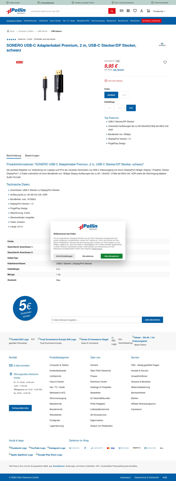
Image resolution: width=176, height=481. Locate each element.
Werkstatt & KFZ (57, 392)
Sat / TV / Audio (57, 387)
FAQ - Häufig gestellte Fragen (145, 364)
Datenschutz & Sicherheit (147, 477)
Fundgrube (55, 420)
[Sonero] (162, 48)
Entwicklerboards (58, 370)
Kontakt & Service (139, 370)
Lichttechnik (55, 376)
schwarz (113, 95)
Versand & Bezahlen (141, 381)
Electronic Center (98, 381)
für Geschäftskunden (100, 398)
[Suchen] (112, 11)
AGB (165, 477)
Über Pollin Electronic (100, 370)
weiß (125, 95)
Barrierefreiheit (138, 392)
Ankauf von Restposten (101, 425)
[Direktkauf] (128, 11)
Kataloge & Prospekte (100, 387)
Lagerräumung (57, 425)
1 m (110, 108)
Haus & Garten (57, 381)
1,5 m (121, 108)
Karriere (94, 364)
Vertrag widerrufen (20, 408)
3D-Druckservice (98, 414)
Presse (93, 376)
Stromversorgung (58, 398)
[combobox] (69, 11)
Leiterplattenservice (99, 409)
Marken (134, 398)
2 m (132, 108)
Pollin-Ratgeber (97, 403)
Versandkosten (59, 466)
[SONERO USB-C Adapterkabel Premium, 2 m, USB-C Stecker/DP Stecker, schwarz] (53, 85)
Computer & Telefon (59, 364)
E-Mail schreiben (22, 365)
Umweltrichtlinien (139, 376)
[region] (53, 85)
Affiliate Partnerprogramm (143, 403)
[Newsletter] (121, 11)
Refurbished (55, 414)
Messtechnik (56, 403)
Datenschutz (66, 325)
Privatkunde (158, 11)
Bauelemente (56, 409)
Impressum (136, 409)
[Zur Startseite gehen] (16, 10)
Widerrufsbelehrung (140, 387)
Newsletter (95, 392)
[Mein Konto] (142, 11)
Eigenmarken (96, 420)
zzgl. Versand (118, 69)
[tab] (14, 156)
